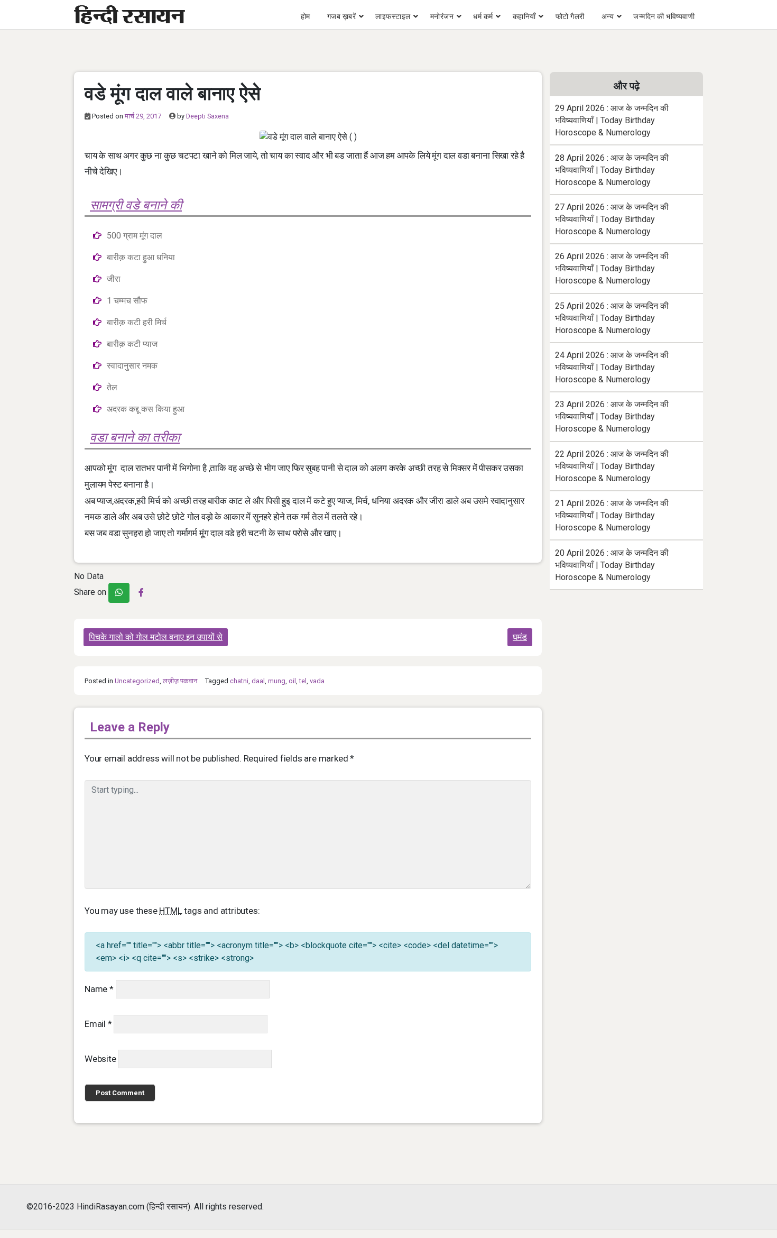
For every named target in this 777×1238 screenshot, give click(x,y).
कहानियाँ (524, 16)
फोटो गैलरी (570, 16)
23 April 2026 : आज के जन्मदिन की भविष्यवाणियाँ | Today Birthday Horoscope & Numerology (612, 416)
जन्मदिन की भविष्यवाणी (664, 16)
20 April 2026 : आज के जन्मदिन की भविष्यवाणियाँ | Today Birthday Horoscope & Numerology (612, 565)
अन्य (608, 16)
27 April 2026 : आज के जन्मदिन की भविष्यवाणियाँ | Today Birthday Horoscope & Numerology (612, 219)
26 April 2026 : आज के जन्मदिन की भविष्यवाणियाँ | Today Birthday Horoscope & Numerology (612, 268)
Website (100, 1058)
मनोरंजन (442, 16)
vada (317, 681)
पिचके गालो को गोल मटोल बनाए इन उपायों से (156, 637)
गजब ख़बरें (341, 16)
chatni (239, 681)
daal (258, 681)
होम (305, 16)
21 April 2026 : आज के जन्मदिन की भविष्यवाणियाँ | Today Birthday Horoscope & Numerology (612, 515)
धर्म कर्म (483, 16)
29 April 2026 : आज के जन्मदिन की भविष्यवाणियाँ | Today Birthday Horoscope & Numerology (612, 120)
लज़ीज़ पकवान (180, 681)
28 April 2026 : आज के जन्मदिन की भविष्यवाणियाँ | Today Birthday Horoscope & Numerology (612, 170)
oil (292, 681)
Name (99, 989)
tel (303, 681)
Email (98, 1024)
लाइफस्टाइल (393, 16)
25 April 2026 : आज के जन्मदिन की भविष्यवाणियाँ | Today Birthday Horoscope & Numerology (612, 318)
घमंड (520, 637)
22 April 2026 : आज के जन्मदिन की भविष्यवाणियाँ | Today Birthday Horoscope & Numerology (612, 466)
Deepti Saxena (207, 116)
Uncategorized (137, 681)
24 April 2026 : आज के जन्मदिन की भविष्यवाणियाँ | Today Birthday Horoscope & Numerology (612, 367)
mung (276, 681)
